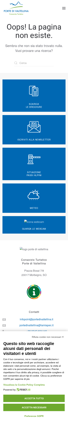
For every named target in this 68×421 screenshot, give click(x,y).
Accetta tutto (34, 398)
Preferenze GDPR (34, 416)
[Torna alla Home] (16, 8)
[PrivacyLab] (23, 389)
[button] (64, 8)
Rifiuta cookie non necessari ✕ (48, 337)
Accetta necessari (34, 407)
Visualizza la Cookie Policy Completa (24, 384)
